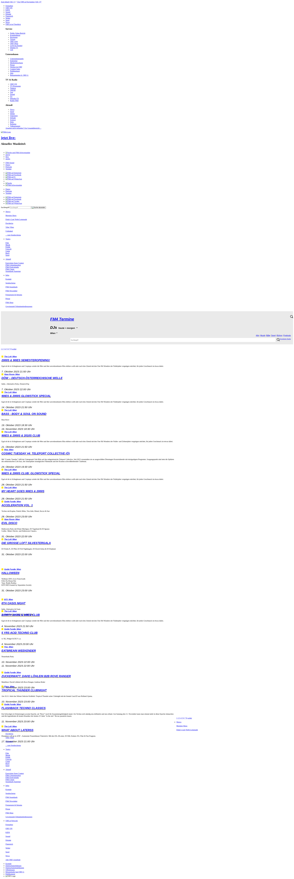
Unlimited (9, 231)
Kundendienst (15, 35)
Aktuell (8, 259)
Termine (8, 169)
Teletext (13, 88)
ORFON (9, 8)
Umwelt (8, 249)
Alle (257, 335)
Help (12, 122)
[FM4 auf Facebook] (13, 175)
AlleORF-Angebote (13, 860)
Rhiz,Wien (8, 450)
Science (13, 120)
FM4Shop (9, 303)
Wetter (8, 18)
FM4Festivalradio (12, 267)
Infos (7, 275)
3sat (11, 92)
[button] (18, 153)
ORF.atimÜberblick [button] (13, 24)
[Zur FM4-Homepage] (6, 132)
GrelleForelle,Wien (12, 502)
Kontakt (8, 279)
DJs (268, 335)
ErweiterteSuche (285, 339)
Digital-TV (14, 48)
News (8, 22)
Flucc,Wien (9, 687)
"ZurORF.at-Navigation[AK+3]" (29, 2)
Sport (7, 20)
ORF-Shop (14, 44)
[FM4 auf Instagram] (13, 173)
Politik (8, 247)
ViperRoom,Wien (12, 374)
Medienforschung (16, 63)
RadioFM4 (14, 101)
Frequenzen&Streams (14, 295)
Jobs (11, 73)
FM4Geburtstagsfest (13, 265)
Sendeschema (10, 283)
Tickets (12, 39)
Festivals (287, 335)
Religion (13, 124)
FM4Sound (10, 163)
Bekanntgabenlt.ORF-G (19, 75)
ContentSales (15, 69)
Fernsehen (9, 6)
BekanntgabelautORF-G (15, 872)
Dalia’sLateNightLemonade (16, 219)
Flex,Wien (8, 647)
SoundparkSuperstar (13, 271)
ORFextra (14, 41)
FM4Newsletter (11, 291)
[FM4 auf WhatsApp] (14, 179)
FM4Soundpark (11, 287)
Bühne (279, 335)
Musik (8, 245)
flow (7, 157)
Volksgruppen (15, 126)
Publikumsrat (15, 71)
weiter (14, 349)
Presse (12, 65)
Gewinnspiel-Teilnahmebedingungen (19, 306)
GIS (11, 50)
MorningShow (11, 216)
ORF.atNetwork (12, 821)
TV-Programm (15, 86)
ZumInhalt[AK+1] (8, 2)
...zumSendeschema (13, 235)
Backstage (14, 37)
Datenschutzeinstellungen (15, 868)
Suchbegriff (5, 207)
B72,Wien (8, 600)
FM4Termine (62, 319)
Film (7, 243)
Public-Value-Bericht (17, 33)
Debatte (8, 14)
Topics (8, 239)
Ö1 (11, 96)
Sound (8, 12)
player (8, 155)
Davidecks (9, 223)
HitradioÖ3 (14, 99)
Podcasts (9, 167)
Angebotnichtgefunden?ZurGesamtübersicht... (23, 128)
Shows (8, 212)
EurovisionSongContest (15, 263)
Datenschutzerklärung (13, 866)
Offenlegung (10, 870)
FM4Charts (10, 269)
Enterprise (13, 61)
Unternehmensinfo (17, 59)
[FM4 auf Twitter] (12, 201)
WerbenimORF (16, 67)
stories (8, 159)
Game (8, 251)
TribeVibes (10, 227)
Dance (8, 165)
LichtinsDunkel (16, 46)
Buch (7, 253)
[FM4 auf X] (11, 177)
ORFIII (13, 90)
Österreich (9, 16)
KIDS (8, 10)
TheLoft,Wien (10, 357)
